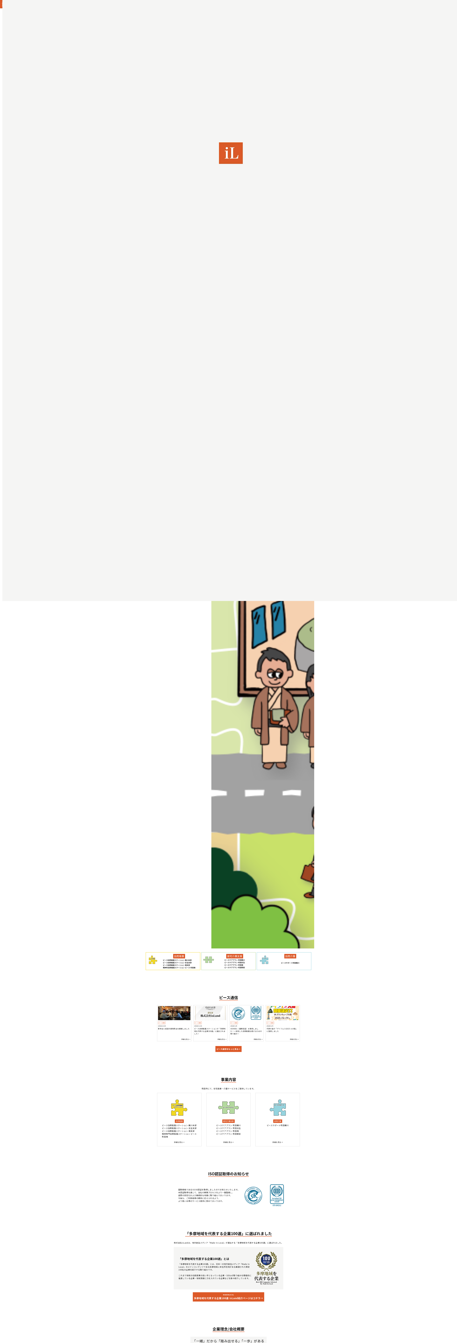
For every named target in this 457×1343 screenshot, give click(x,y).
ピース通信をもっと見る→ (229, 1049)
